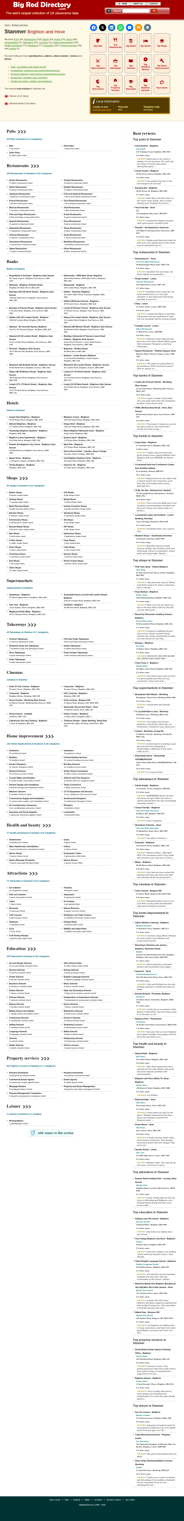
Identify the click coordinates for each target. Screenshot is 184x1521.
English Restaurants (73, 187)
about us (138, 4)
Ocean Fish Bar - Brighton (147, 807)
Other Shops (15, 568)
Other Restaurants (72, 248)
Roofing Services (72, 764)
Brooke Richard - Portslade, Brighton (152, 994)
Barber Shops (15, 492)
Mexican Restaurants (19, 207)
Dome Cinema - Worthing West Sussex (27, 700)
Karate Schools (16, 977)
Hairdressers (15, 840)
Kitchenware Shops (18, 520)
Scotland (98, 1500)
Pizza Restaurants (72, 221)
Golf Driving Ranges (18, 935)
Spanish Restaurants (19, 221)
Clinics (67, 846)
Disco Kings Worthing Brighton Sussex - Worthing (154, 1462)
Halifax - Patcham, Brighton (77, 292)
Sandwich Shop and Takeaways (24, 646)
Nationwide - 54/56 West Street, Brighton (83, 275)
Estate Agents (70, 1079)
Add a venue (54, 1500)
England (76, 1500)
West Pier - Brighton (73, 444)
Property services (68, 45)
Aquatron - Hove (143, 971)
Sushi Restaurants (72, 235)
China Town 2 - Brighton (146, 663)
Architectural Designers (75, 798)
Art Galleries (15, 888)
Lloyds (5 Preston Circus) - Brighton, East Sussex (87, 308)
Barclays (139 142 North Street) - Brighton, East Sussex (31, 293)
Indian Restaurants (18, 180)
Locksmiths (69, 812)
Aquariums (69, 894)
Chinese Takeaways (18, 639)
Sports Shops (15, 853)
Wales (87, 1500)
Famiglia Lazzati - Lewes (146, 326)
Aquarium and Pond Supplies (23, 812)
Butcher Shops (16, 513)
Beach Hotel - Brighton (20, 458)
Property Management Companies (25, 1093)
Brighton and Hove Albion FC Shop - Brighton (152, 1080)
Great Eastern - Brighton (146, 146)
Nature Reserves (71, 908)
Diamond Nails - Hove (145, 1099)
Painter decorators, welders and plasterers (31, 81)
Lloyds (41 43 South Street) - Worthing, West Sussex (153, 384)
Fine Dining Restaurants (75, 201)
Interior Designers (17, 764)
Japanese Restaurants (19, 194)
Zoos (11, 929)
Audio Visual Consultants (76, 771)
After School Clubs (73, 963)
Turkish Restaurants (73, 180)
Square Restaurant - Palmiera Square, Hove (155, 351)
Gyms (66, 840)
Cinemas (43, 42)
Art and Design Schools (20, 963)
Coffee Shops (15, 540)
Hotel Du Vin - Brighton (75, 465)
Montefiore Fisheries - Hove (148, 825)
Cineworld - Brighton (19, 693)
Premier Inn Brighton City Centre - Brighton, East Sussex (32, 446)
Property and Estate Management (79, 1086)
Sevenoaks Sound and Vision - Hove (81, 707)
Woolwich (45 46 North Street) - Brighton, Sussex (32, 365)
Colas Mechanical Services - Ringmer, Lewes (152, 1436)
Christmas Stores (17, 554)
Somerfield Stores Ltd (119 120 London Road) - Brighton (86, 596)
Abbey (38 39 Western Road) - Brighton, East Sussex (30, 373)
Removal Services (17, 771)
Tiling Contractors (72, 785)
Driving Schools (71, 970)
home (124, 4)
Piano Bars (69, 146)
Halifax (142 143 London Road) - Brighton (29, 317)
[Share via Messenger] (129, 27)
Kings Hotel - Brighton (74, 424)
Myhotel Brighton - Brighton (22, 424)
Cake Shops (69, 547)
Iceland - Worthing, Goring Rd (149, 731)
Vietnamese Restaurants (20, 242)
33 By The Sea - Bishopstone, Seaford (153, 490)
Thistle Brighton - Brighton (22, 465)
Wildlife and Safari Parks (75, 929)
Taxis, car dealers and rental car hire (28, 67)
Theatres (68, 888)
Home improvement (62, 42)
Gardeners (69, 750)
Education (49, 45)
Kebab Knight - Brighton (146, 785)
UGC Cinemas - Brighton (75, 693)
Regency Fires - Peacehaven (148, 1019)
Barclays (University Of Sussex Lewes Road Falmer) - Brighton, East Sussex (84, 337)
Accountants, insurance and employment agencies (35, 70)
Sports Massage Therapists (22, 860)
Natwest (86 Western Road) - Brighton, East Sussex (88, 327)
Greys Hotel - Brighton (146, 442)
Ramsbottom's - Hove (145, 259)
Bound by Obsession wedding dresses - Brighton (154, 616)
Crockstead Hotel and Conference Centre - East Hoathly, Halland (155, 466)
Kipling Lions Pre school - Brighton (152, 1219)
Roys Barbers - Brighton (146, 592)
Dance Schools (71, 1004)
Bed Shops (14, 533)
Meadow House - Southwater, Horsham (153, 536)
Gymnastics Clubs (72, 853)
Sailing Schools (16, 1025)
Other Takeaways (17, 659)
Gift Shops (69, 492)
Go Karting (69, 901)
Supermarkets (11, 42)
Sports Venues (70, 860)
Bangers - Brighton (144, 643)
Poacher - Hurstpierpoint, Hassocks (152, 227)
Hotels (57, 39)
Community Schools (19, 1018)
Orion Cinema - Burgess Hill (77, 700)
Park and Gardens (17, 894)
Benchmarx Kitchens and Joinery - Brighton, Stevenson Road (151, 947)
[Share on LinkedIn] (111, 27)
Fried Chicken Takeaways (76, 653)
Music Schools (71, 984)
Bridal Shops (70, 499)
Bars (11, 146)
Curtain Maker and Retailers (22, 778)
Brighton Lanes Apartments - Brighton (27, 437)
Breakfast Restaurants (74, 242)
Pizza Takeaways (17, 653)
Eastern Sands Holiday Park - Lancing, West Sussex (155, 1180)
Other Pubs (14, 153)
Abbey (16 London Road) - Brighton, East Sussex (87, 317)
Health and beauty (13, 45)
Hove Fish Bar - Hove (145, 207)
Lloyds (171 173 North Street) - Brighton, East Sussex (30, 386)
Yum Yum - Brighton (18, 605)
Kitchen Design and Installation (24, 785)
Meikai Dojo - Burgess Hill (147, 1312)
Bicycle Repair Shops (19, 527)
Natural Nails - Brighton (146, 1053)
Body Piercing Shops (19, 506)
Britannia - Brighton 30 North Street (26, 285)
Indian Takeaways (72, 646)
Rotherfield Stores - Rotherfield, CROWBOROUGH (150, 757)
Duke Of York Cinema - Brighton (24, 686)
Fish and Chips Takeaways (76, 639)
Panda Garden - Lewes (146, 279)
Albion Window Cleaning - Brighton (152, 922)
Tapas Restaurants (72, 228)
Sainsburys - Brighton (19, 595)
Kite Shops (14, 561)
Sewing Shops (16, 499)
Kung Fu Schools (72, 1018)
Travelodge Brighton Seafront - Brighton (28, 431)
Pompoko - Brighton (145, 842)
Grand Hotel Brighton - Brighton (24, 417)
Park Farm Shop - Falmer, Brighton (151, 567)
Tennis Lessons (71, 1045)
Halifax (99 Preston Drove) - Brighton (81, 301)
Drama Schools (16, 990)
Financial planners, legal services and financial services (38, 74)
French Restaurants (18, 201)
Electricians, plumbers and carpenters (29, 77)
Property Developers (18, 1073)
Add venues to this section (55, 1132)
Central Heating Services (75, 757)
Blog (67, 1500)
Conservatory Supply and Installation (26, 798)
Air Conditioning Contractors (23, 805)
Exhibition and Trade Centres (77, 915)
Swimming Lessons (73, 1025)
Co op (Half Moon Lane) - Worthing (151, 711)
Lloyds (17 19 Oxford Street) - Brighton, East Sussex (85, 373)
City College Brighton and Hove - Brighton (155, 1239)
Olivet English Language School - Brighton (155, 1261)
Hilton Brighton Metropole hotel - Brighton (84, 431)
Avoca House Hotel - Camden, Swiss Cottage (85, 451)
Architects (14, 750)
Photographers (16, 1121)
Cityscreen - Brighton (74, 686)
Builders (13, 757)
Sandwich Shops (72, 513)
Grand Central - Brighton (147, 171)
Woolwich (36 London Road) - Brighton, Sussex (86, 365)
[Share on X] (102, 27)
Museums (13, 908)
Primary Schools (17, 997)
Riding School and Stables (21, 1011)
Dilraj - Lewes (141, 304)
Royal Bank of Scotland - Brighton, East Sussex (31, 275)
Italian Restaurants (18, 187)
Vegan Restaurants (18, 248)
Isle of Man (130, 1500)
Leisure (12, 48)
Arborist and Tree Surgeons (77, 778)
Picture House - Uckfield (20, 714)
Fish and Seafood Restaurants (78, 194)
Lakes (12, 901)
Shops (69, 39)
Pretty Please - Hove (144, 1124)
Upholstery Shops (72, 533)
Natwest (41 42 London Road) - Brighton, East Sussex (31, 337)
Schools (13, 1038)
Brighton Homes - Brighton (148, 1378)
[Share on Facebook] (93, 27)
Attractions (33, 45)
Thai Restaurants (72, 207)
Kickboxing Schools (73, 1038)
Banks (46, 39)
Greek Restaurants (72, 214)
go (154, 10)
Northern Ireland (114, 1500)
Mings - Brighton (143, 862)
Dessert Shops (71, 554)
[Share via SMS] (138, 27)
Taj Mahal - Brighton (73, 605)
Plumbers (68, 805)
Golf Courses (15, 915)
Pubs (16, 39)
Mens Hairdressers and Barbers (24, 846)
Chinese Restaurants (19, 235)
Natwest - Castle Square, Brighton (80, 355)
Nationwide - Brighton (74, 285)
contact (154, 4)
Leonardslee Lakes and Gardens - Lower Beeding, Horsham (154, 517)
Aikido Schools (16, 1045)
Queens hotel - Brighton (75, 437)
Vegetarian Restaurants (20, 228)
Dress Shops (15, 547)
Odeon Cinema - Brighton (76, 714)
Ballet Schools (70, 1031)
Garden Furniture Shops (75, 506)
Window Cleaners (17, 791)
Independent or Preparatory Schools (81, 997)
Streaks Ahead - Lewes (146, 1149)
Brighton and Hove (102, 110)
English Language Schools (76, 977)
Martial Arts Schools (73, 1011)
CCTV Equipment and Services (78, 791)
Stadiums (13, 922)
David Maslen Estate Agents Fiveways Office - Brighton (153, 1351)
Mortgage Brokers (17, 1086)
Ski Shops (68, 520)
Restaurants (30, 39)
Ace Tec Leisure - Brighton (147, 1412)
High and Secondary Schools (77, 990)
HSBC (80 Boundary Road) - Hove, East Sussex (153, 409)
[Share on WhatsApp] (120, 27)
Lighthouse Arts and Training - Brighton (28, 721)
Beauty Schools (16, 1004)
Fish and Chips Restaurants (22, 214)
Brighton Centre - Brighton (76, 417)
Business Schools (17, 984)
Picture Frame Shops (74, 561)
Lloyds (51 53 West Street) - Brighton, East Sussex (87, 384)
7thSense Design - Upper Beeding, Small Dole (85, 721)
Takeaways (27, 42)
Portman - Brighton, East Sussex (24, 349)
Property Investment (73, 1073)
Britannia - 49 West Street (76, 349)
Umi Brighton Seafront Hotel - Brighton (82, 458)
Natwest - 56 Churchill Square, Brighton (28, 327)
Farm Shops (69, 540)
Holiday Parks (70, 922)
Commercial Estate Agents (21, 1079)
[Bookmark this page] (147, 27)
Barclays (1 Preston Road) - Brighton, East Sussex (33, 308)
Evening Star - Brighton (146, 188)
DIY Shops (69, 527)
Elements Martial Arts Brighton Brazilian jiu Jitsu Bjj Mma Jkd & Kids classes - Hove (155, 1285)
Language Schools (18, 1031)
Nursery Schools (17, 970)
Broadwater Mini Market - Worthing (151, 694)
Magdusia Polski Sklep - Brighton (25, 611)
